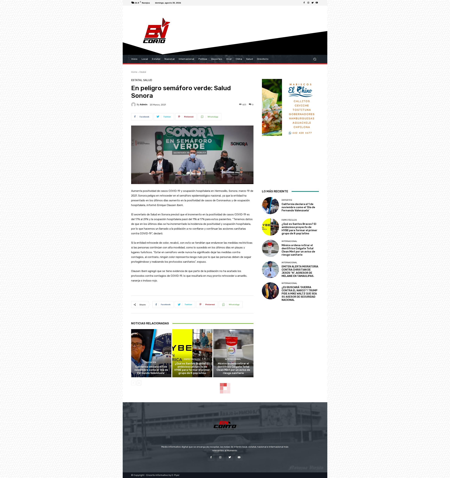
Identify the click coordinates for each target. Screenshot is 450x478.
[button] (315, 59)
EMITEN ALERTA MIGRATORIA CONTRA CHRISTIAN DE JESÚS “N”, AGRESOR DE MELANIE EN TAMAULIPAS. (300, 271)
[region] (290, 129)
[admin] (134, 104)
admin (143, 104)
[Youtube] (317, 3)
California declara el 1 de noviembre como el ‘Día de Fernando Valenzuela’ (151, 370)
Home (134, 71)
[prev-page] (133, 383)
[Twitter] (312, 3)
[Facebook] (304, 3)
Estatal (143, 71)
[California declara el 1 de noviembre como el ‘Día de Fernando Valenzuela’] (151, 353)
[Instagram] (308, 3)
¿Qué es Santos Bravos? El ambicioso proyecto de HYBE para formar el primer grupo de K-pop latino (192, 368)
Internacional (233, 359)
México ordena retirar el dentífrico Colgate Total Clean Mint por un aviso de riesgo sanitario (233, 368)
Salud (147, 80)
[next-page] (139, 383)
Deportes (150, 362)
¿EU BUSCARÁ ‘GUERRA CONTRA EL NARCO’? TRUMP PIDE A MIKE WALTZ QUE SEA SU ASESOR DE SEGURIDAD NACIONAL (299, 293)
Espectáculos (192, 359)
